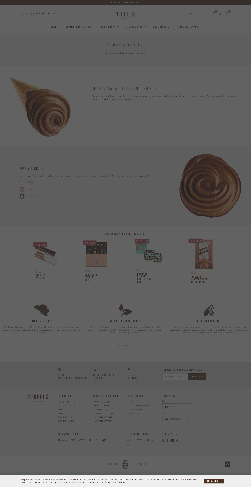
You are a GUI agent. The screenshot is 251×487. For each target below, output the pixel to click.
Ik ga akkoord (214, 481)
